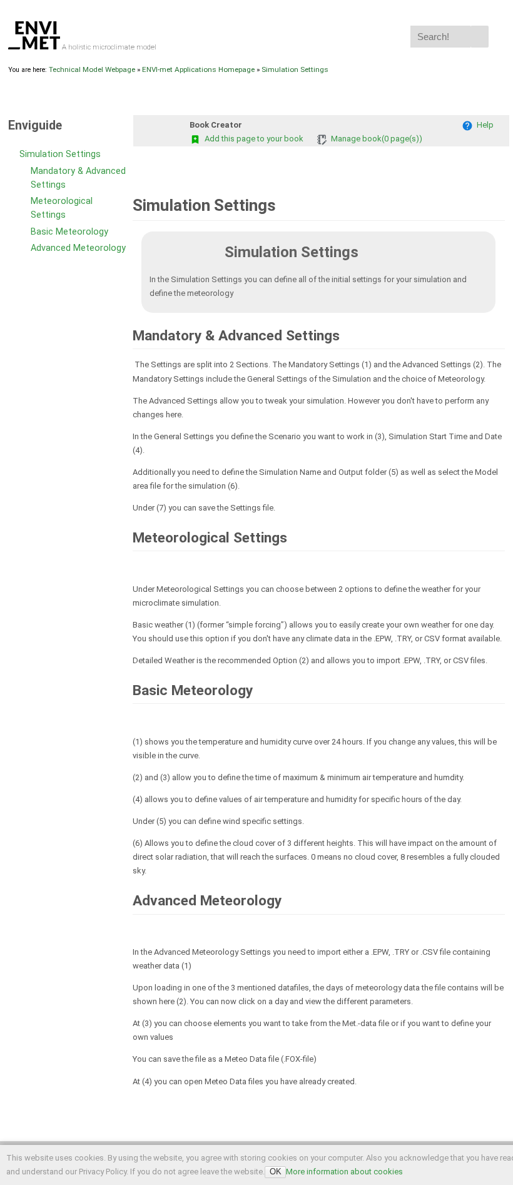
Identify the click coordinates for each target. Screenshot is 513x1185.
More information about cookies (344, 1171)
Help (483, 125)
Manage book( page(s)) (374, 138)
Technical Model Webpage (92, 69)
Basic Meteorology (69, 231)
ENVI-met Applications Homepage (198, 69)
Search (479, 37)
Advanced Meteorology (78, 248)
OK (276, 1171)
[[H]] (35, 47)
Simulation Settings (295, 69)
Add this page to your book (252, 138)
